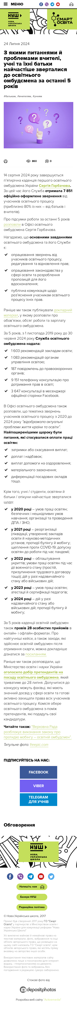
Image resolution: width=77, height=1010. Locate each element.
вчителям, (25, 96)
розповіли (12, 224)
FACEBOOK (38, 772)
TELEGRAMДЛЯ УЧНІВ (39, 799)
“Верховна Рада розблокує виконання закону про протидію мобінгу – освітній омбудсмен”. (38, 732)
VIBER (38, 786)
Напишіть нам (71, 4)
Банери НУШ (28, 896)
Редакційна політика (32, 907)
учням (38, 96)
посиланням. (36, 654)
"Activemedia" (52, 1000)
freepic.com (39, 744)
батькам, (10, 96)
